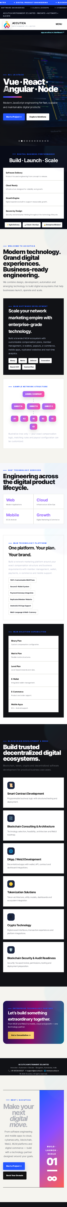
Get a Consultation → (21, 1035)
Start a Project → (14, 117)
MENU (59, 24)
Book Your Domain (14, 1175)
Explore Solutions (38, 117)
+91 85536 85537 (17, 1071)
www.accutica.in (52, 1071)
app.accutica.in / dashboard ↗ (52, 32)
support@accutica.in (35, 1071)
